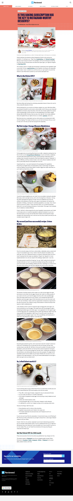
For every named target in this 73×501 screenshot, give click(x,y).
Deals (38, 473)
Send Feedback (51, 482)
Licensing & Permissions (51, 478)
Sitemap (58, 475)
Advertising (51, 475)
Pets (67, 6)
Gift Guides (27, 484)
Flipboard (45, 440)
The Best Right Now (41, 471)
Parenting (27, 482)
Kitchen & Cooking (54, 6)
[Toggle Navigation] (2, 2)
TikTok (39, 440)
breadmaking (39, 59)
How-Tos (39, 477)
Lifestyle (27, 480)
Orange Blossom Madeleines (33, 155)
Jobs (50, 473)
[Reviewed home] (36, 2)
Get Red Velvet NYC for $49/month (29, 432)
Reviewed (29, 438)
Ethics (50, 480)
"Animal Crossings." (50, 59)
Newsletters (6, 6)
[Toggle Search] (70, 2)
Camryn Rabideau (28, 50)
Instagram (34, 440)
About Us (50, 471)
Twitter (30, 440)
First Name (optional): (48, 459)
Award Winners (18, 6)
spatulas (45, 115)
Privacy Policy (59, 473)
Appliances (30, 6)
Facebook (25, 440)
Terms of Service (59, 471)
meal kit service (31, 68)
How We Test (40, 480)
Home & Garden (42, 6)
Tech (26, 477)
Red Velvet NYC (22, 64)
